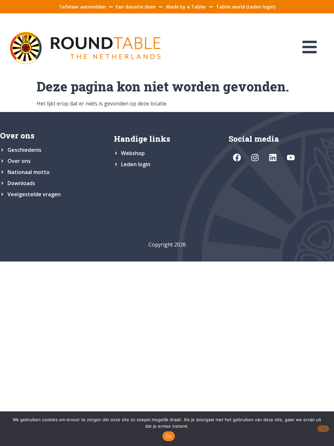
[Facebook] (237, 157)
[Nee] (323, 428)
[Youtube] (290, 157)
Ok (169, 436)
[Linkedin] (273, 157)
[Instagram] (255, 157)
